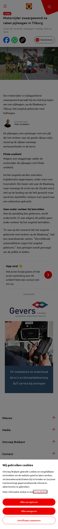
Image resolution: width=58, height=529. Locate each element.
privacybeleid (40, 491)
